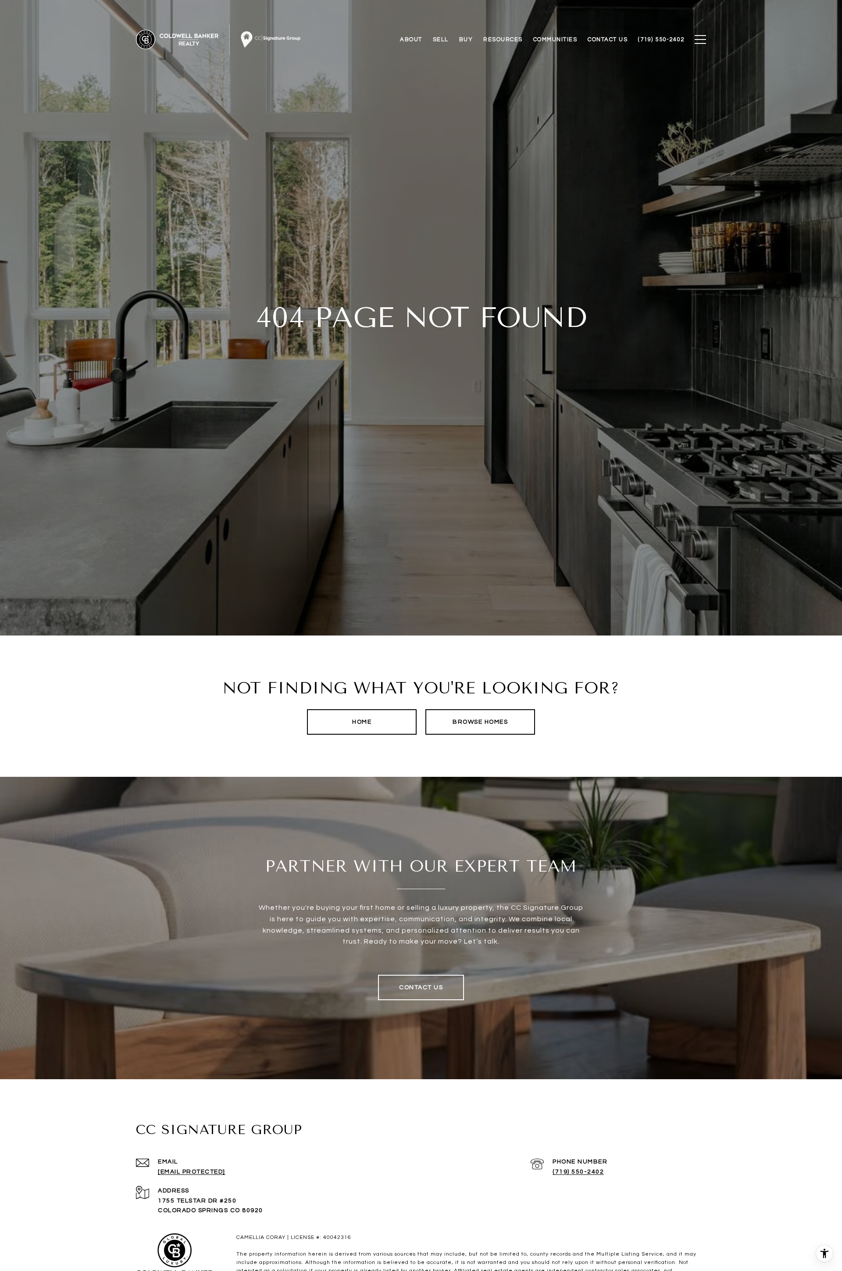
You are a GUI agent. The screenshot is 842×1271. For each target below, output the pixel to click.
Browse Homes (480, 722)
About (411, 39)
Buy (466, 39)
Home (361, 722)
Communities (555, 39)
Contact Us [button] (421, 987)
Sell (441, 39)
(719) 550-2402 (578, 1172)
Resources (503, 39)
